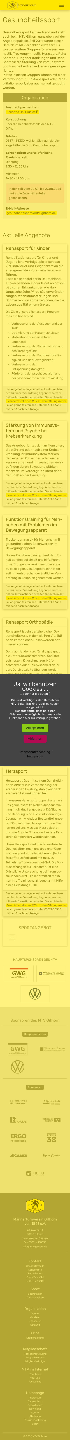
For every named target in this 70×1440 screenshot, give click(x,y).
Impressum (35, 756)
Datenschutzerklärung (34, 752)
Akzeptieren (35, 728)
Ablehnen (35, 738)
